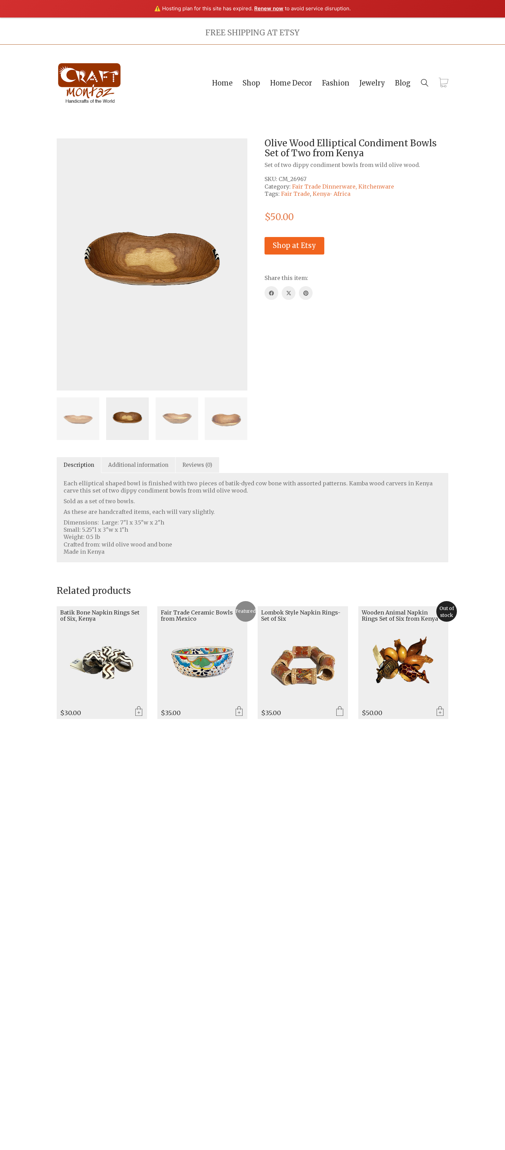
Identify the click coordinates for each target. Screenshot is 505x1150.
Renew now (268, 8)
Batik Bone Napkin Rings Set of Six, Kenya (99, 616)
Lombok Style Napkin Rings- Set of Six (300, 616)
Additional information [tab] (138, 465)
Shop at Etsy (294, 245)
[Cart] (443, 83)
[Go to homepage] (89, 83)
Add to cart (138, 711)
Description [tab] (79, 465)
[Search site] (424, 83)
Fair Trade (295, 193)
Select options (339, 711)
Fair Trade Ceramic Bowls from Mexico (197, 616)
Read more (440, 711)
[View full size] (102, 149)
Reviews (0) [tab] (197, 465)
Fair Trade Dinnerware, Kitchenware (343, 186)
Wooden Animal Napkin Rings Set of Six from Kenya (400, 616)
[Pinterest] (306, 293)
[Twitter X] (288, 293)
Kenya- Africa (331, 193)
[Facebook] (271, 293)
